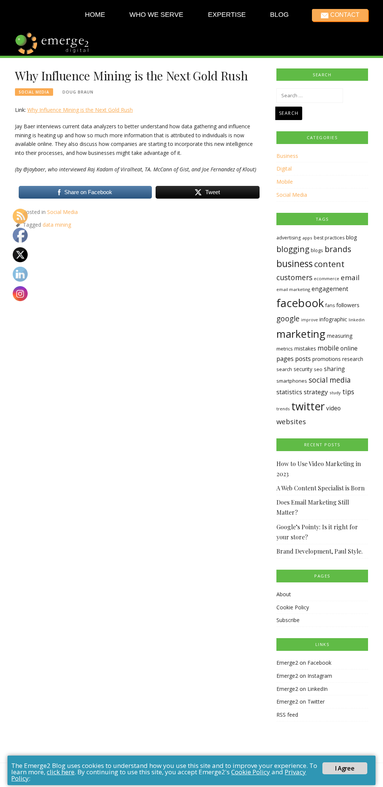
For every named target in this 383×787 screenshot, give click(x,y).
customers (294, 277)
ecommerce (326, 278)
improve (309, 319)
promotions (326, 358)
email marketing (293, 289)
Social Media (34, 92)
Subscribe (288, 620)
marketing (300, 334)
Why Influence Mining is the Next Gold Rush (80, 109)
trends (283, 408)
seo (318, 369)
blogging (292, 249)
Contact (344, 15)
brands (338, 249)
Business (287, 155)
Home (95, 14)
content (329, 263)
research (352, 358)
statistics (289, 392)
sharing (334, 369)
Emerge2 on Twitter (300, 701)
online (349, 348)
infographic (333, 319)
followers (347, 305)
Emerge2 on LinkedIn (302, 688)
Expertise (226, 14)
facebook (300, 302)
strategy (316, 392)
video (333, 408)
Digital (284, 168)
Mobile (284, 181)
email (350, 277)
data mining (57, 224)
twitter (308, 406)
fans (330, 305)
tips (348, 391)
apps (307, 238)
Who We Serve (156, 14)
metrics (284, 348)
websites (291, 421)
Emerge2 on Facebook (303, 662)
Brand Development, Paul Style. (319, 551)
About (283, 594)
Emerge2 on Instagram (304, 675)
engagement (330, 289)
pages (285, 358)
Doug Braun (78, 92)
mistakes (305, 348)
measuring (339, 335)
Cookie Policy (292, 607)
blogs (317, 250)
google (288, 319)
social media (330, 380)
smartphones (291, 380)
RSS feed (287, 714)
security (303, 369)
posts (303, 358)
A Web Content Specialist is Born (320, 488)
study (335, 392)
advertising (288, 238)
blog (351, 237)
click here (60, 772)
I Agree (344, 768)
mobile (328, 347)
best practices (329, 238)
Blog (279, 14)
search (284, 369)
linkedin (357, 319)
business (294, 263)
